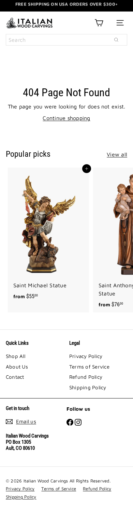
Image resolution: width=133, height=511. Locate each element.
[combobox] (66, 40)
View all (117, 154)
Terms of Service (89, 367)
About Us (17, 367)
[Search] (116, 40)
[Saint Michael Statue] (48, 236)
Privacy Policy (85, 356)
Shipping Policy (87, 387)
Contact (15, 377)
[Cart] (98, 23)
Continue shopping (66, 118)
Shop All (15, 356)
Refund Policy (85, 377)
